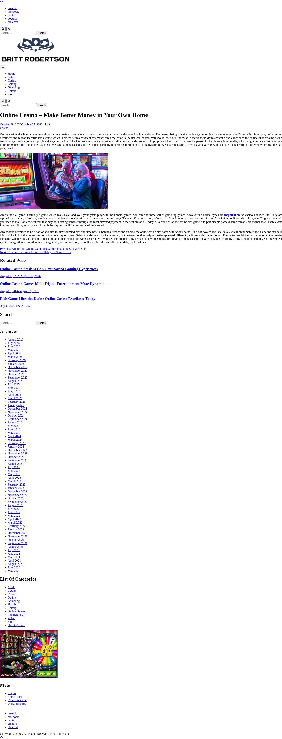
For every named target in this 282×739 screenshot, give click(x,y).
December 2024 (17, 408)
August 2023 (15, 463)
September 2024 (17, 419)
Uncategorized (16, 625)
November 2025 (17, 370)
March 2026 (15, 356)
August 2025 (15, 381)
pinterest (13, 22)
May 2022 (14, 515)
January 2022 (16, 529)
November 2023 (17, 453)
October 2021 (16, 539)
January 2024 (16, 446)
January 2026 (16, 363)
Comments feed (17, 700)
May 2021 (14, 557)
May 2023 (14, 474)
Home (11, 73)
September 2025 (17, 377)
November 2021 (17, 536)
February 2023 (17, 484)
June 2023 (14, 470)
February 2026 (17, 360)
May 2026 (14, 349)
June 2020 (14, 567)
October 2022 (16, 498)
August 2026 (15, 339)
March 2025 (15, 398)
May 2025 (14, 391)
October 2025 (16, 374)
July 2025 (14, 384)
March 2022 (15, 522)
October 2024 (16, 415)
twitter (11, 15)
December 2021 (17, 532)
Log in (12, 693)
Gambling (14, 87)
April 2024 (14, 436)
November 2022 (17, 495)
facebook (13, 11)
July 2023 (14, 467)
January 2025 (16, 405)
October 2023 (16, 457)
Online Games (16, 611)
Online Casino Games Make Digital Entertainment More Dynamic (52, 284)
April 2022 (14, 519)
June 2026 (14, 346)
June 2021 (14, 553)
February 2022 (17, 526)
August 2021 (15, 546)
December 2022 (17, 491)
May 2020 (14, 570)
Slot (10, 94)
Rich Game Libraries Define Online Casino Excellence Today (47, 299)
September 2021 (17, 543)
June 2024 (14, 429)
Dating (12, 597)
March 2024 (15, 439)
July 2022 (14, 508)
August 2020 (15, 564)
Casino (12, 80)
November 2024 (17, 412)
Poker (11, 77)
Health (12, 604)
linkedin (12, 8)
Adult (11, 587)
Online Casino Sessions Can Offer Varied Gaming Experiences (49, 269)
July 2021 (14, 550)
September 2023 (17, 460)
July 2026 (14, 343)
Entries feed (15, 696)
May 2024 (14, 432)
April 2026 (14, 353)
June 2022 (14, 512)
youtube (12, 18)
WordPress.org (17, 703)
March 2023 (15, 481)
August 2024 (15, 422)
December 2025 (17, 367)
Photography (15, 614)
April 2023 (14, 477)
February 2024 (17, 443)
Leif (47, 124)
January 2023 (16, 488)
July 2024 (14, 425)
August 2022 (15, 505)
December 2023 (17, 450)
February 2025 (17, 401)
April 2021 (14, 560)
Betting (12, 84)
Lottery (12, 90)
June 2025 (14, 387)
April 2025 (14, 394)
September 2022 (17, 501)
